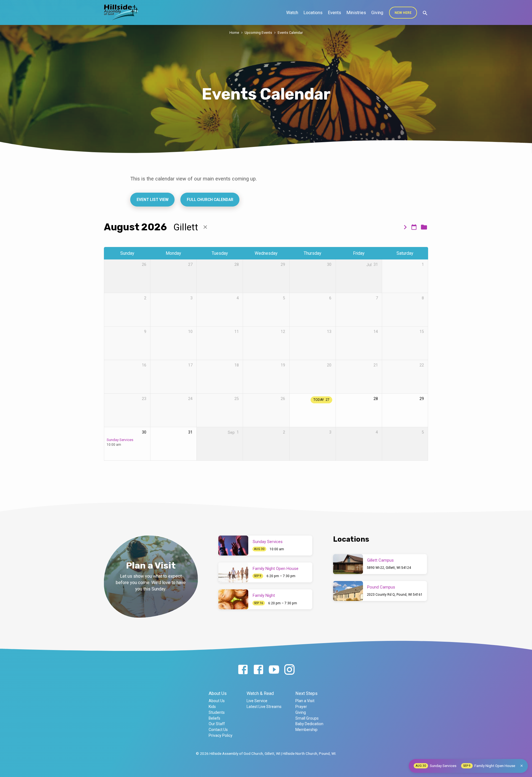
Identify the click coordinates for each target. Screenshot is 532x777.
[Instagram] (289, 670)
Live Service (257, 701)
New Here (403, 13)
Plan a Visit (304, 701)
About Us (218, 693)
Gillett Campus (380, 560)
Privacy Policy (220, 735)
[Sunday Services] (233, 546)
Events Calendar (290, 32)
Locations (313, 12)
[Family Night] (233, 599)
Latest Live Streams (264, 706)
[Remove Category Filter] (205, 227)
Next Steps (306, 693)
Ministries (356, 12)
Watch (292, 12)
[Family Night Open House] (233, 572)
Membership (306, 729)
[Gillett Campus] (348, 564)
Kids (212, 706)
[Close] (521, 766)
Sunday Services (120, 439)
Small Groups (307, 718)
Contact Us (218, 729)
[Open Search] (425, 13)
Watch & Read (260, 693)
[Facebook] (243, 670)
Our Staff (217, 724)
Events (334, 12)
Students (217, 712)
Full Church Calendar (209, 199)
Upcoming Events (258, 32)
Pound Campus (381, 587)
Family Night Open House (275, 568)
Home (234, 32)
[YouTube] (274, 670)
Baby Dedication (309, 724)
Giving (377, 12)
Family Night (264, 595)
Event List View (152, 199)
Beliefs (214, 718)
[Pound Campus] (348, 591)
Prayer (301, 706)
